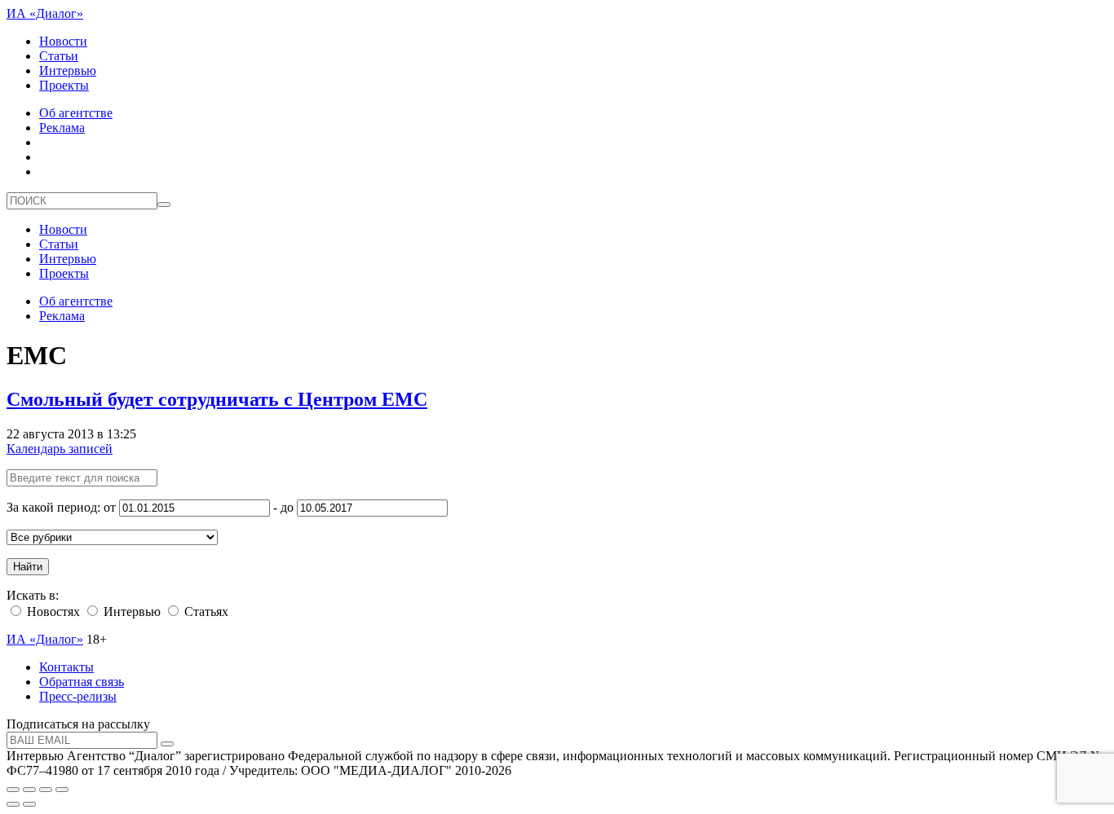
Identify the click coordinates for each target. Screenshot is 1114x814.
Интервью (67, 70)
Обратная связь (81, 682)
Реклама (62, 127)
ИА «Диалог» (45, 13)
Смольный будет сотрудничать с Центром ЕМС (217, 399)
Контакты (66, 667)
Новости (63, 41)
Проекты (64, 85)
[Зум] (62, 789)
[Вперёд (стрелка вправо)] (29, 804)
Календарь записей (60, 448)
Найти (27, 567)
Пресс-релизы (78, 696)
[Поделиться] (29, 789)
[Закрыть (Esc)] (13, 789)
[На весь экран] (45, 789)
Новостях (52, 611)
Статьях (204, 611)
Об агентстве (76, 113)
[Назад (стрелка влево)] (13, 804)
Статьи (58, 56)
